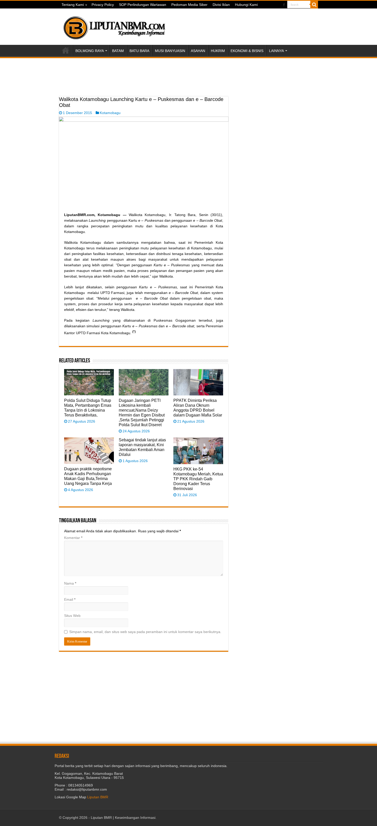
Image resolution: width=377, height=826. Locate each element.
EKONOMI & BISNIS (247, 51)
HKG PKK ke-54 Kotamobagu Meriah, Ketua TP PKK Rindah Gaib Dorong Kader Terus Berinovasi (198, 479)
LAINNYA (276, 51)
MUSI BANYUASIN (170, 51)
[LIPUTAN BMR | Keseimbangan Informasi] (114, 26)
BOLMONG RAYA (89, 51)
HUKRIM (218, 51)
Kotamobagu (110, 113)
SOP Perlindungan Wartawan (142, 5)
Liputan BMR (97, 797)
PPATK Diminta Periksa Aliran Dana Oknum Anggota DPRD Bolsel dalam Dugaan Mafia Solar (197, 407)
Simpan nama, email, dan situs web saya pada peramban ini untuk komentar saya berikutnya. (145, 632)
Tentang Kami (73, 5)
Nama (70, 583)
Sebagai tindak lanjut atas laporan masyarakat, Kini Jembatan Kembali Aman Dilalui (142, 447)
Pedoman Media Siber (189, 5)
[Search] (314, 4)
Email (69, 599)
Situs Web (72, 616)
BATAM (118, 51)
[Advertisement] (144, 83)
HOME (65, 50)
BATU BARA (139, 51)
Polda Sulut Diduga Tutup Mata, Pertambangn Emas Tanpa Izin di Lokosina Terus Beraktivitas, (87, 407)
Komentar (73, 538)
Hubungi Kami (246, 5)
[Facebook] (283, 5)
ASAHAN (198, 51)
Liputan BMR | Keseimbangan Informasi (123, 817)
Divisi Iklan (221, 5)
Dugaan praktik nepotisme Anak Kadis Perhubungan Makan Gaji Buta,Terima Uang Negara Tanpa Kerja (88, 476)
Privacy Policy (103, 5)
